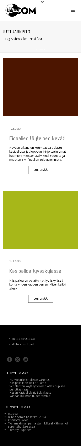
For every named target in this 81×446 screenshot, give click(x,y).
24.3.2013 (15, 261)
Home (39, 49)
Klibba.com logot (22, 344)
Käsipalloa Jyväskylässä (35, 271)
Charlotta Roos (18, 420)
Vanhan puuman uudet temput (30, 396)
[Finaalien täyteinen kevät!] (40, 87)
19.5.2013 (15, 128)
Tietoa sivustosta (23, 339)
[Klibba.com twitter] (17, 359)
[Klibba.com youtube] (25, 359)
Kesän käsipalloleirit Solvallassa (31, 392)
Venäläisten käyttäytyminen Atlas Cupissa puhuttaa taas (37, 387)
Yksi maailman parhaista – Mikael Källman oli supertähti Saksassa (38, 425)
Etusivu (13, 414)
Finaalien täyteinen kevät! (37, 138)
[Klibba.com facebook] (9, 359)
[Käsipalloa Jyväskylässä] (40, 219)
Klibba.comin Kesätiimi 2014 (27, 417)
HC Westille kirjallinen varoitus (30, 380)
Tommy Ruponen (20, 430)
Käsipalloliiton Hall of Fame (28, 383)
